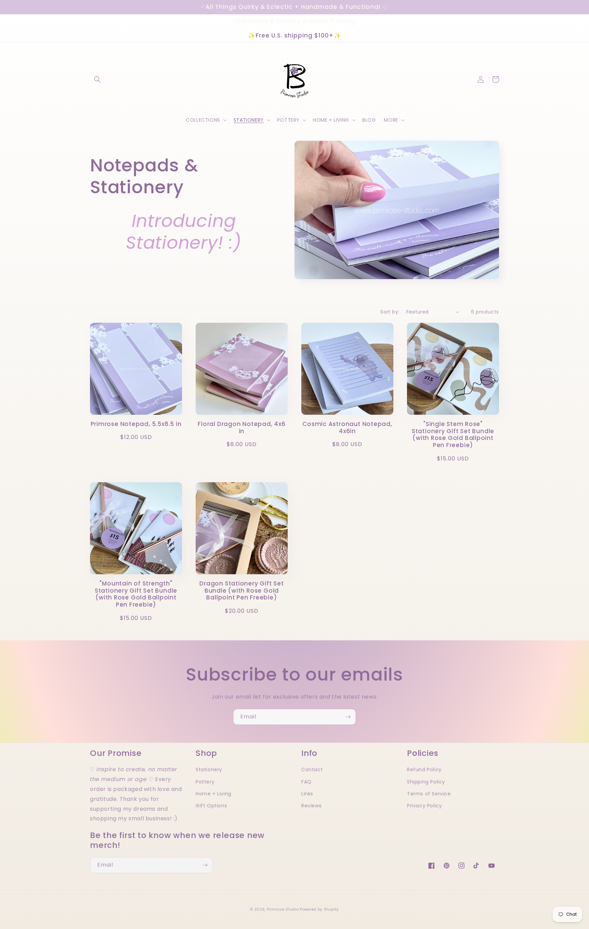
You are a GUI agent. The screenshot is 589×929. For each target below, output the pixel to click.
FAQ (306, 781)
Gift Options (211, 805)
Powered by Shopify (319, 909)
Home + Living (213, 793)
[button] (97, 79)
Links (307, 793)
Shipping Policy (426, 781)
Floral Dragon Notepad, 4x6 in (241, 428)
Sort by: (389, 311)
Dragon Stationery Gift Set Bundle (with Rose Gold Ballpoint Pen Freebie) (241, 590)
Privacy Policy (424, 805)
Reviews (311, 805)
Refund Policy (424, 769)
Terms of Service (429, 793)
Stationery (209, 769)
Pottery (205, 781)
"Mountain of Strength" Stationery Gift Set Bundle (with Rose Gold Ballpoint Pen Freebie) (136, 594)
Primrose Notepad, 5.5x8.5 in (136, 424)
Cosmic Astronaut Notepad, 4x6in (347, 428)
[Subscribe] (348, 717)
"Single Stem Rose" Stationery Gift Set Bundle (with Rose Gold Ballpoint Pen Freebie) (453, 435)
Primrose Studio (283, 909)
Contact (312, 769)
